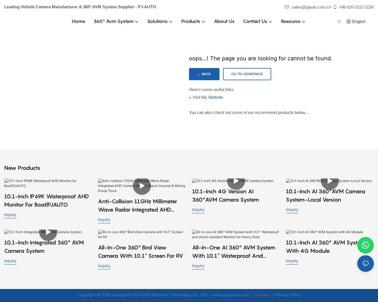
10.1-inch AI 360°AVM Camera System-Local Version (325, 195)
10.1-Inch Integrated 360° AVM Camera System (44, 246)
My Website (212, 97)
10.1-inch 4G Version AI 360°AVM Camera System (225, 195)
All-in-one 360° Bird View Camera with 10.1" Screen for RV (140, 251)
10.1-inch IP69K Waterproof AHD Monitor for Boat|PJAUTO (46, 200)
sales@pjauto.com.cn (311, 7)
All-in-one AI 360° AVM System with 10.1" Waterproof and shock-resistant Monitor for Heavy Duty (233, 252)
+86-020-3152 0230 (356, 7)
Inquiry (10, 214)
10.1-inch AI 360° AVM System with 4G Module (325, 246)
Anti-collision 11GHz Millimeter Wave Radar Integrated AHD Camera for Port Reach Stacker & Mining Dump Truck (140, 206)
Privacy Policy (288, 294)
